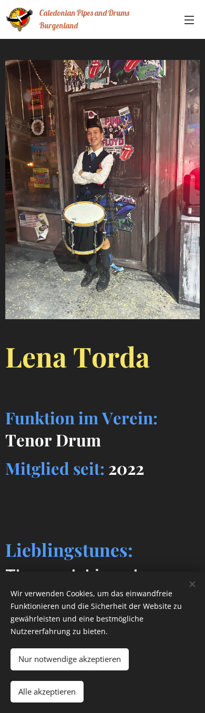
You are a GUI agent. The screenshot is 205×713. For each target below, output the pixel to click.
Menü (189, 19)
